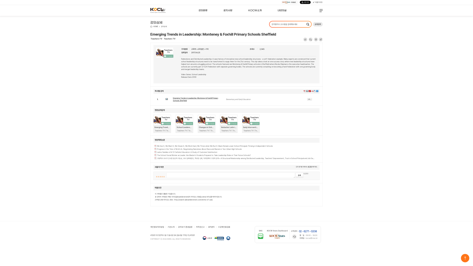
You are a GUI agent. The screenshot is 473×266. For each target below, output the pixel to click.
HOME (155, 26)
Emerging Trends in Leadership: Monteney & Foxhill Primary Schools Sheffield (213, 34)
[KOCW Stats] (277, 236)
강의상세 (164, 26)
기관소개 (171, 227)
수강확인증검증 (224, 227)
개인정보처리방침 (157, 227)
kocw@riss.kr (312, 238)
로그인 (306, 2)
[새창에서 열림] (207, 238)
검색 (307, 24)
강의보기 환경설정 (185, 227)
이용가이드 (319, 2)
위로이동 (465, 258)
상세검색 (318, 24)
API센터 (211, 227)
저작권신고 (200, 227)
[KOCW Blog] (260, 236)
